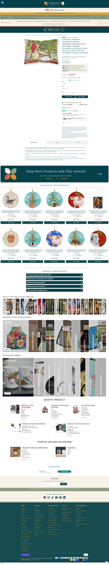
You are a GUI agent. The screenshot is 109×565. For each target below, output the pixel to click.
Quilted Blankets (24, 534)
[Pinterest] (60, 497)
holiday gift (71, 135)
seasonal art (79, 136)
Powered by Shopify (35, 559)
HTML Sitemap (15, 18)
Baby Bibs (37, 534)
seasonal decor (84, 136)
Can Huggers (84, 407)
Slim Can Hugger (85, 409)
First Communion (25, 457)
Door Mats (23, 529)
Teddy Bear (80, 130)
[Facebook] (44, 497)
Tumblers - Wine (38, 529)
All (66, 127)
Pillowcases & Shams (67, 131)
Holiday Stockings (25, 539)
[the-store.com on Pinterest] (7, 16)
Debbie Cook (75, 128)
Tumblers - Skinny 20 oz (40, 532)
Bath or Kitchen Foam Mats (27, 543)
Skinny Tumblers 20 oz (53, 534)
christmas (82, 133)
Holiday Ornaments (25, 536)
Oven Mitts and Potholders (57, 414)
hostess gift (76, 135)
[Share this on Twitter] (63, 123)
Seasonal (75, 136)
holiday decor (66, 135)
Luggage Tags (70, 429)
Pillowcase (66, 130)
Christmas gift (74, 134)
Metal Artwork (24, 417)
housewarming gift (81, 135)
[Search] (106, 22)
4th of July (24, 451)
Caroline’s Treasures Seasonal (70, 133)
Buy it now (81, 96)
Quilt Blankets (70, 430)
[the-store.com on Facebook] (3, 16)
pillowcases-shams (70, 136)
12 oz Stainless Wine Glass (73, 432)
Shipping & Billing (22, 16)
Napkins (22, 412)
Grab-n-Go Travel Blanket (72, 427)
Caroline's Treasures (65, 59)
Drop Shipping (77, 16)
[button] (24, 21)
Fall (68, 454)
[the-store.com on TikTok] (1, 18)
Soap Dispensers (54, 417)
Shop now (7, 312)
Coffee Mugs (54, 411)
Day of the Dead (25, 453)
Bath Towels (23, 548)
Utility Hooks (24, 522)
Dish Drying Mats (55, 415)
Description (57, 142)
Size (62, 81)
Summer (69, 451)
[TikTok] (52, 497)
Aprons (52, 409)
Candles (22, 411)
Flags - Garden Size (85, 415)
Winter (68, 453)
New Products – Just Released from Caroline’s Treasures (71, 129)
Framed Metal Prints (25, 415)
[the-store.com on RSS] (9, 16)
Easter (23, 456)
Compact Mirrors (24, 550)
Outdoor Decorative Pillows (54, 529)
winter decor (73, 137)
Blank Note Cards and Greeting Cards (30, 427)
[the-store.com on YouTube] (3, 18)
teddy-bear (69, 137)
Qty (62, 91)
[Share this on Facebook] (66, 123)
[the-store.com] (5, 23)
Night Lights (23, 409)
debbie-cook (79, 134)
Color (63, 86)
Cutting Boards (54, 412)
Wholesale (70, 16)
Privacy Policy (42, 16)
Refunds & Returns (33, 16)
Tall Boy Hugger (84, 412)
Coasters (23, 525)
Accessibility (23, 18)
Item (78, 142)
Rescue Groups (86, 16)
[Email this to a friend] (72, 123)
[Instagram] (48, 497)
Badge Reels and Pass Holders (28, 426)
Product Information (33, 142)
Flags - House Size (52, 522)
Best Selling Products (71, 127)
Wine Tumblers (51, 532)
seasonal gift (64, 137)
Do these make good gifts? (36, 282)
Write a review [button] (64, 471)
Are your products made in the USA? (39, 275)
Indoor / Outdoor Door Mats (54, 525)
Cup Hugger (84, 410)
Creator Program (61, 16)
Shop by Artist (75, 130)
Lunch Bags (37, 527)
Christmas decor (68, 134)
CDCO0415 (78, 133)
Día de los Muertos (26, 454)
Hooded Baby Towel (25, 546)
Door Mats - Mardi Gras (26, 532)
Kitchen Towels (38, 525)
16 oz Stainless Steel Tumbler (73, 433)
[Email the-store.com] (1, 16)
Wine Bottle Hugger (85, 413)
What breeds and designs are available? (40, 279)
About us (14, 16)
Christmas (77, 127)
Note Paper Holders (26, 430)
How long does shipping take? (37, 290)
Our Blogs (30, 18)
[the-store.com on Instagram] (5, 16)
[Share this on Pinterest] (69, 123)
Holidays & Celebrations (82, 128)
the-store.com (28, 558)
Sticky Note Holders (26, 432)
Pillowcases (71, 130)
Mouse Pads (24, 429)
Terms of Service (51, 16)
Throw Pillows (24, 527)
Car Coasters (70, 426)
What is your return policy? (36, 286)
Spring (68, 450)
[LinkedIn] (64, 497)
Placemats (23, 414)
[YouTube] (56, 497)
